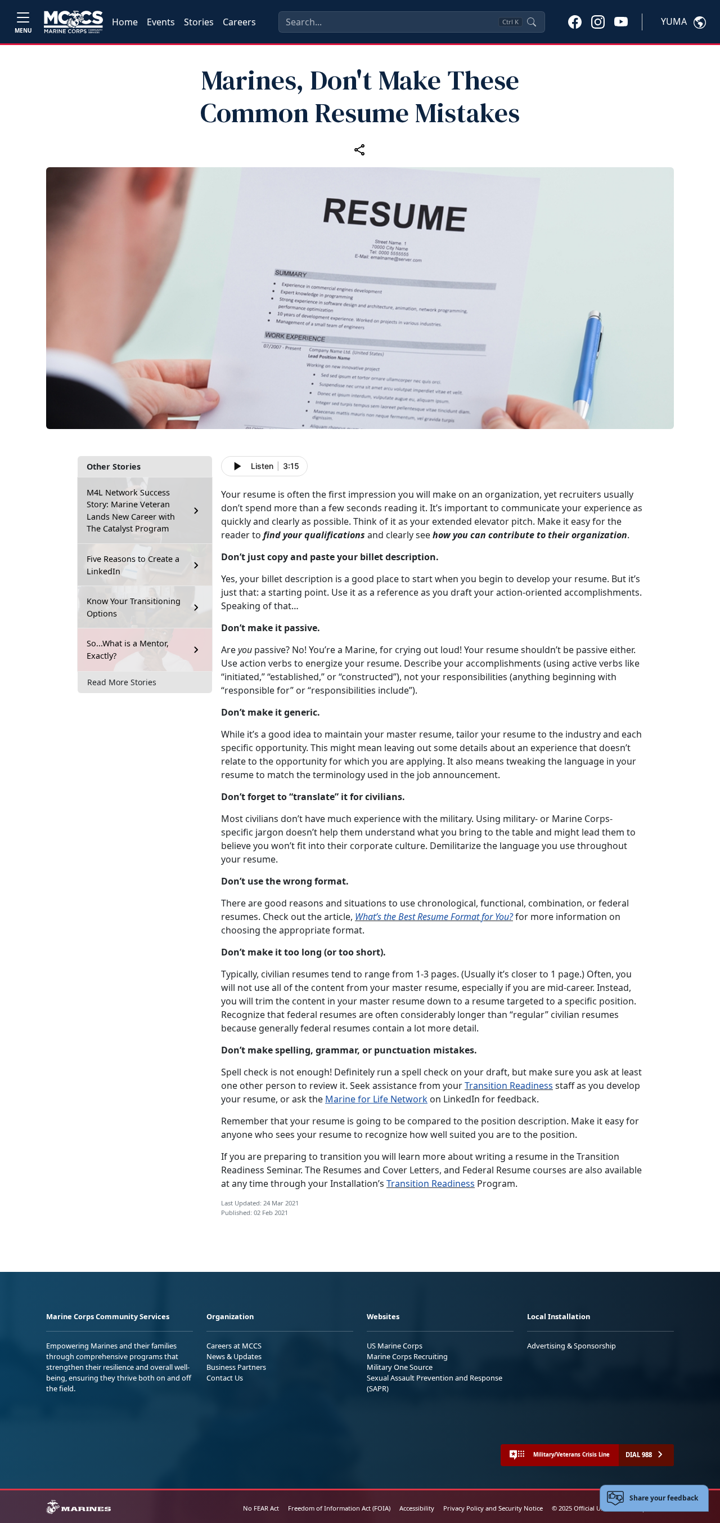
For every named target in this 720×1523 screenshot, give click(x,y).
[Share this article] (360, 149)
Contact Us (224, 1378)
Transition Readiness (509, 1085)
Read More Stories (121, 682)
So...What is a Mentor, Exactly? (128, 649)
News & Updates (234, 1356)
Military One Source (400, 1367)
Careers (239, 22)
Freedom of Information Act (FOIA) (339, 1508)
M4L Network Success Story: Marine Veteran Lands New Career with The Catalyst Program (131, 510)
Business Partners (236, 1367)
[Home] (73, 22)
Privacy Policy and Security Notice (493, 1508)
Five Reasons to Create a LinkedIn (133, 565)
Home (125, 22)
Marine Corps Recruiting (407, 1356)
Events (161, 22)
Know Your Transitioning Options (134, 607)
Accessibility (416, 1508)
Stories (199, 22)
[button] (575, 21)
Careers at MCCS (234, 1346)
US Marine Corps (394, 1346)
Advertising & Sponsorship (571, 1346)
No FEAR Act (261, 1508)
